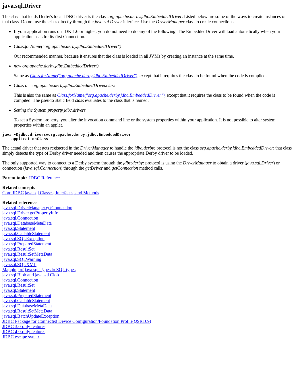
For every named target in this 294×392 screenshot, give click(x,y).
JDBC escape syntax (21, 336)
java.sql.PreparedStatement (26, 243)
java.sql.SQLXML (19, 264)
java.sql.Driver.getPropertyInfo (30, 212)
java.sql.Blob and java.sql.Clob (30, 274)
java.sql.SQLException (23, 238)
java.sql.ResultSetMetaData (27, 254)
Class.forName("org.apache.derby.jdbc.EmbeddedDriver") (83, 75)
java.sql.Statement (18, 228)
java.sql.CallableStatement (26, 233)
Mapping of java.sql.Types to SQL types (39, 269)
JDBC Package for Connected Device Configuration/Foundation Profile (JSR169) (76, 321)
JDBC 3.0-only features (23, 326)
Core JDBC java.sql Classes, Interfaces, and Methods (50, 192)
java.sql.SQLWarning (21, 259)
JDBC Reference (44, 177)
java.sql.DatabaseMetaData (27, 223)
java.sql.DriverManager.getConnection (37, 207)
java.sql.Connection (20, 218)
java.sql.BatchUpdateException (30, 316)
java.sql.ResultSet (18, 249)
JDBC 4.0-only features (23, 331)
